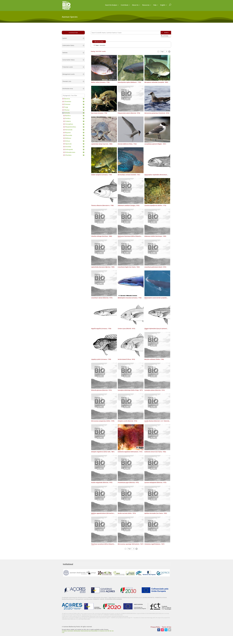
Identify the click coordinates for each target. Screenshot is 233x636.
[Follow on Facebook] (158, 629)
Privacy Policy (155, 627)
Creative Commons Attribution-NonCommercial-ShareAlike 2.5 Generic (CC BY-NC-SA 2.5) (87, 631)
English (162, 5)
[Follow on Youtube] (169, 629)
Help (154, 5)
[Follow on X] (166, 629)
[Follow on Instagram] (162, 629)
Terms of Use (166, 627)
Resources (145, 5)
